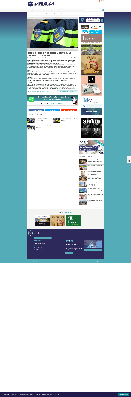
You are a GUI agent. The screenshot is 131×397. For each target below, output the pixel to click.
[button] (28, 221)
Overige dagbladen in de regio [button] (92, 249)
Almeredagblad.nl (44, 3)
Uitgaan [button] (65, 9)
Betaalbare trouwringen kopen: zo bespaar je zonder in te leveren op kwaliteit (94, 173)
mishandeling (36, 91)
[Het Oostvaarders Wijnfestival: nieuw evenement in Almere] (83, 179)
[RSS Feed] (72, 240)
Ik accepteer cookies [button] (123, 394)
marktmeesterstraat (44, 91)
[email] (129, 161)
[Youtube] (69, 240)
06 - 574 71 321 (58, 103)
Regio (52, 9)
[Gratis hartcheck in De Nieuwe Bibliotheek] (83, 167)
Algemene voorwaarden (83, 261)
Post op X (53, 110)
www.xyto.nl (38, 249)
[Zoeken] (103, 10)
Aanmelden (69, 253)
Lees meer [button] (56, 394)
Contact (76, 9)
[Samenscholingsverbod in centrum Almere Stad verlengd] (83, 190)
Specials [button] (56, 9)
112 (33, 13)
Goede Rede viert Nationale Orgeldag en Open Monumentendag (94, 184)
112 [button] (30, 9)
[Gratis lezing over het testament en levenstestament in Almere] (83, 161)
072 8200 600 (39, 246)
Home (29, 13)
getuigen (31, 91)
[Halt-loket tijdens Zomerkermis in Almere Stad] (83, 196)
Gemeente (48, 9)
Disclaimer (92, 261)
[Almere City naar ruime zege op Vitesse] (83, 202)
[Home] (28, 10)
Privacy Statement (98, 261)
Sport (61, 9)
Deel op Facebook (37, 110)
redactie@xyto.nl (39, 247)
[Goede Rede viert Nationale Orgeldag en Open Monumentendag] (83, 184)
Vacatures (71, 9)
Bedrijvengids (41, 9)
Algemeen (35, 9)
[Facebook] (67, 240)
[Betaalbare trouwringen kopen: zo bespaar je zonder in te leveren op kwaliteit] (83, 173)
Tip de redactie (70, 110)
